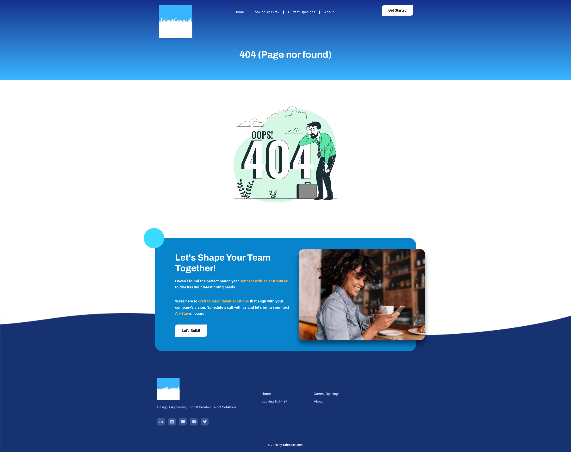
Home (239, 12)
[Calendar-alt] (172, 421)
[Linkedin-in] (161, 421)
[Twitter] (205, 421)
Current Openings (301, 12)
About (329, 12)
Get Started (397, 10)
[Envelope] (183, 421)
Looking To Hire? (266, 12)
